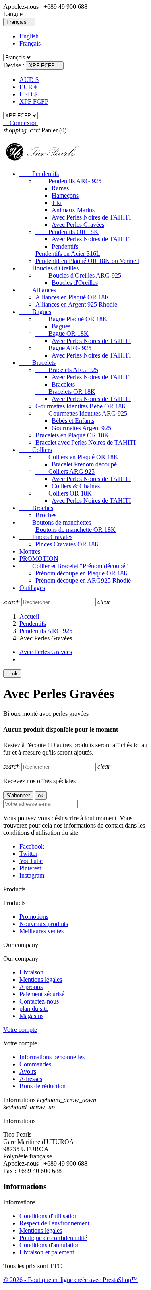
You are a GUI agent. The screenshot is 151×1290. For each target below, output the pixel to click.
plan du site (33, 1008)
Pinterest (30, 868)
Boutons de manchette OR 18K (75, 529)
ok (12, 674)
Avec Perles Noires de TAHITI (91, 217)
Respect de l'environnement (54, 1223)
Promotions (33, 916)
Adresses (30, 1078)
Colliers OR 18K (63, 493)
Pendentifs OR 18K (67, 231)
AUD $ (29, 79)
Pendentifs (39, 173)
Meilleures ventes (41, 931)
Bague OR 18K (62, 333)
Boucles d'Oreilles (49, 268)
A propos (31, 986)
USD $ (28, 94)
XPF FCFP (33, 101)
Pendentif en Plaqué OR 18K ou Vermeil (87, 260)
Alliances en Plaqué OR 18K (72, 297)
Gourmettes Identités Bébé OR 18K (80, 406)
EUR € (28, 87)
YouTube (31, 860)
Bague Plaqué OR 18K (71, 319)
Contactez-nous (39, 1001)
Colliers (35, 449)
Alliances (37, 289)
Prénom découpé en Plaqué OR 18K (81, 573)
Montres (29, 551)
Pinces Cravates (45, 536)
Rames (60, 188)
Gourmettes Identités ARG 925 (81, 413)
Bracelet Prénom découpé (84, 464)
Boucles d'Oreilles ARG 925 (78, 275)
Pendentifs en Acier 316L (67, 253)
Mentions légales (40, 979)
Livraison (31, 972)
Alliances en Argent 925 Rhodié (76, 304)
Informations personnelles (52, 1057)
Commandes (35, 1064)
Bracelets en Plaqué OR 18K (72, 435)
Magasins (31, 1015)
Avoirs (27, 1071)
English (29, 36)
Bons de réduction (42, 1086)
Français (30, 43)
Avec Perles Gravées (78, 224)
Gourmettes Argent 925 (81, 427)
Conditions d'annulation (49, 1245)
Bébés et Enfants (73, 420)
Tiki (57, 202)
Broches (36, 507)
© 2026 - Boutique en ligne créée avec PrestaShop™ (70, 1279)
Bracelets (37, 362)
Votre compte (20, 1029)
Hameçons (65, 195)
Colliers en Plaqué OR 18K (76, 457)
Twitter (28, 853)
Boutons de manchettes (55, 522)
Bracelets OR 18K (65, 391)
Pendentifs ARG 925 (68, 181)
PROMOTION (38, 558)
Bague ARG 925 (63, 348)
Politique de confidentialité (53, 1237)
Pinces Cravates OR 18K (67, 544)
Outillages (32, 587)
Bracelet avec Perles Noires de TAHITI (85, 442)
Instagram (31, 875)
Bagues (35, 311)
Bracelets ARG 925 (66, 369)
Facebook (31, 846)
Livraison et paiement (46, 1252)
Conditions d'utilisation (48, 1216)
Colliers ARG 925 (65, 471)
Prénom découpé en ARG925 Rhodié (83, 580)
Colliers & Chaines (76, 486)
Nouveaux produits (43, 923)
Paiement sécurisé (41, 994)
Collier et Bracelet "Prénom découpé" (73, 565)
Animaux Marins (73, 210)
